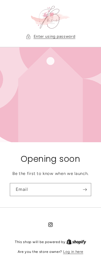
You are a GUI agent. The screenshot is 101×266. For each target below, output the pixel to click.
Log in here (73, 252)
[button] (50, 36)
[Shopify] (76, 242)
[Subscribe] (85, 189)
